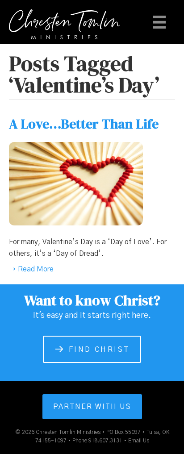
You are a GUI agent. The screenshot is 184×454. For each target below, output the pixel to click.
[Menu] (159, 22)
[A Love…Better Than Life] (76, 183)
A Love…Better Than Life (84, 124)
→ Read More (31, 269)
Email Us (138, 440)
